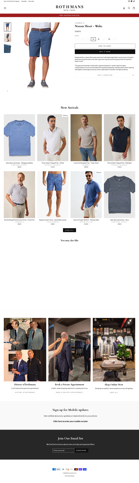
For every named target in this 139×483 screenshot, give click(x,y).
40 (114, 39)
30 (77, 39)
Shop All (114, 392)
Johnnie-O (80, 23)
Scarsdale (24, 1)
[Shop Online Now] (114, 349)
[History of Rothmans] (25, 349)
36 (104, 39)
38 (109, 39)
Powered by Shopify (69, 476)
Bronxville (31, 1)
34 (93, 39)
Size (77, 35)
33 (88, 39)
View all (69, 230)
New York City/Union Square (11, 1)
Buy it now (105, 51)
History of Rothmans (25, 392)
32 (83, 39)
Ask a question (105, 75)
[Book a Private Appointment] (69, 349)
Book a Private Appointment (69, 392)
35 (98, 39)
